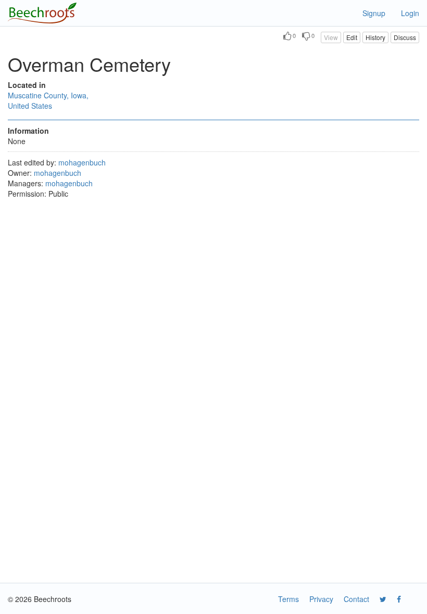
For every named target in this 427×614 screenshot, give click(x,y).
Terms (288, 599)
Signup (373, 13)
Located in (27, 85)
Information (28, 130)
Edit (351, 37)
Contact (356, 599)
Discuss (405, 37)
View (331, 37)
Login (410, 13)
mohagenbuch (82, 162)
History (375, 37)
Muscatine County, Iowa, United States (48, 100)
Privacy (321, 599)
